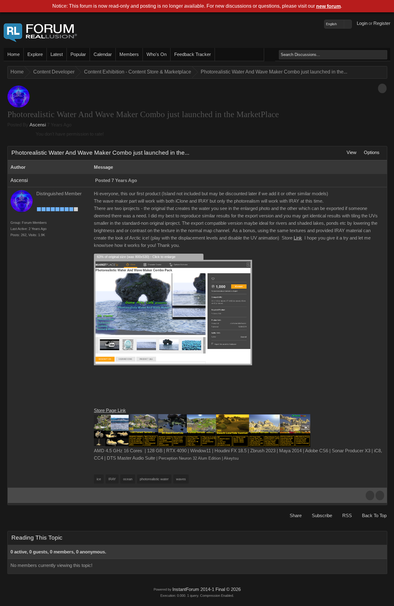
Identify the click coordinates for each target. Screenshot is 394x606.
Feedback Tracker (192, 54)
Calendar (103, 54)
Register (381, 23)
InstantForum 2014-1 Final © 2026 (206, 589)
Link (298, 238)
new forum (328, 6)
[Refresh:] (382, 551)
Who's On (157, 54)
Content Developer (53, 71)
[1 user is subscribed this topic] (382, 88)
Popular (78, 54)
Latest (56, 54)
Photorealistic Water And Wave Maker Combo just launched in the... (274, 71)
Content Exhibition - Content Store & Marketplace (137, 71)
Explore (35, 54)
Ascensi (38, 124)
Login (362, 23)
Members (129, 54)
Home (13, 54)
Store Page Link (110, 410)
